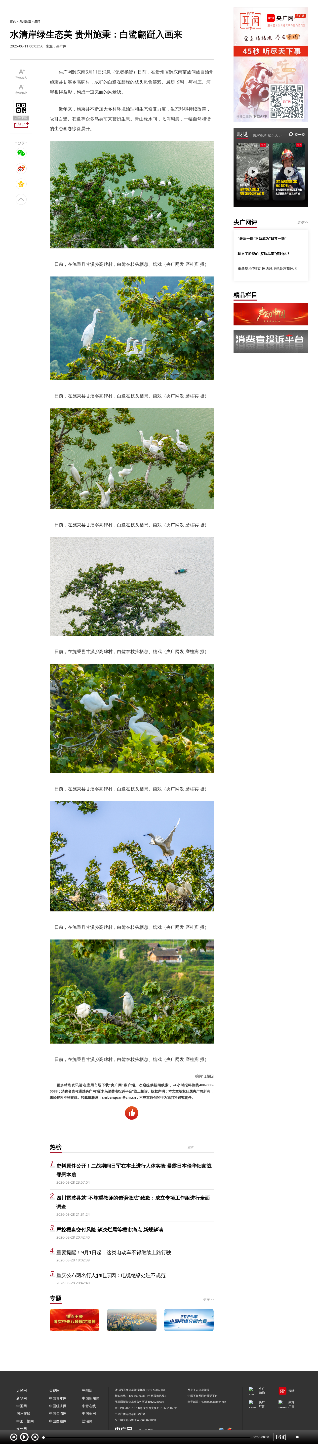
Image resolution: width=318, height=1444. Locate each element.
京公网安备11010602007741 (160, 1408)
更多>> (208, 1299)
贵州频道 (25, 21)
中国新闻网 (90, 1398)
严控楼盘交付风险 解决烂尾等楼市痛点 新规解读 (109, 1229)
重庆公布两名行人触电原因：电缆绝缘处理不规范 (111, 1275)
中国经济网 (58, 1406)
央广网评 (245, 222)
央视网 (54, 1390)
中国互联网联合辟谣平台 (203, 1396)
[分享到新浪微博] (21, 168)
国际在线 (23, 1413)
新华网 (21, 1398)
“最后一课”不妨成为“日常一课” (262, 238)
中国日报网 (25, 1421)
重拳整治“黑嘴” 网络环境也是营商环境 (267, 268)
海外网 (21, 1428)
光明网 (87, 1390)
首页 (13, 21)
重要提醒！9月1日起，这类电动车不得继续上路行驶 (113, 1252)
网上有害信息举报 (198, 1390)
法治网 (87, 1421)
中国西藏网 (58, 1421)
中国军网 (89, 1413)
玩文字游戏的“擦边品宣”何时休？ (264, 253)
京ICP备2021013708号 (128, 1408)
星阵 (37, 21)
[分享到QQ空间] (21, 183)
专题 (56, 1298)
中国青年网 (58, 1398)
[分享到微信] (21, 153)
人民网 (21, 1390)
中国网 (21, 1406)
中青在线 (89, 1406)
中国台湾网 (58, 1413)
